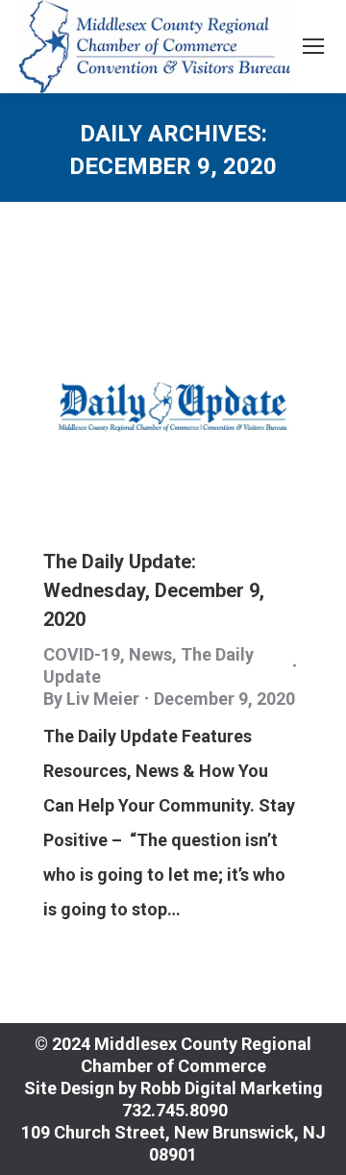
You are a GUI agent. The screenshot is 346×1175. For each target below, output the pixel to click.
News (150, 654)
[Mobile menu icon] (313, 46)
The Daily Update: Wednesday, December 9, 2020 (153, 590)
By (91, 698)
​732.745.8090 (173, 1110)
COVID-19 (81, 654)
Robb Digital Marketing (231, 1088)
